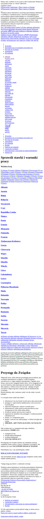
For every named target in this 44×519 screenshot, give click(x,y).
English (11, 29)
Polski (3, 25)
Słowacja (4, 328)
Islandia (4, 262)
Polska (3, 303)
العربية (4, 27)
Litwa (3, 270)
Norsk (20, 35)
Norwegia (5, 299)
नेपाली (26, 35)
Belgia (3, 195)
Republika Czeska (8, 212)
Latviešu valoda (13, 33)
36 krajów (8, 46)
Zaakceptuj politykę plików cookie (12, 516)
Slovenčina (5, 38)
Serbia (3, 316)
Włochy (4, 266)
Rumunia (5, 312)
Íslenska (29, 31)
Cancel (9, 5)
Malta (3, 291)
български (11, 27)
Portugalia (5, 307)
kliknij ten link (21, 457)
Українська (11, 40)
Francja (4, 237)
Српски (28, 38)
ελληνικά (4, 29)
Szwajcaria (5, 204)
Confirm (3, 5)
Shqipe (22, 38)
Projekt (7, 145)
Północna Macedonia (10, 287)
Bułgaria (4, 200)
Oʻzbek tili (20, 40)
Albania (4, 187)
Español (18, 29)
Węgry (3, 254)
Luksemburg (6, 274)
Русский (33, 37)
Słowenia (4, 324)
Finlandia (5, 233)
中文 (36, 40)
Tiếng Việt (29, 40)
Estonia (4, 225)
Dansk (29, 27)
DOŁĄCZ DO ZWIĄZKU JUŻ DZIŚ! (14, 453)
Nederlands (33, 35)
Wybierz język (11, 25)
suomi (29, 29)
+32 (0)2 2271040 (7, 489)
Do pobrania (9, 53)
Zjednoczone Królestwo (10, 241)
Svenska (35, 38)
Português (17, 37)
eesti (24, 29)
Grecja (3, 245)
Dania (3, 220)
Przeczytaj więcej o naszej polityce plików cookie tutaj (18, 513)
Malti (14, 35)
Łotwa (3, 278)
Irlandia (4, 258)
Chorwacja (5, 249)
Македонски (6, 35)
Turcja (3, 332)
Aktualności (9, 51)
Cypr (3, 208)
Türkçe (3, 40)
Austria (4, 191)
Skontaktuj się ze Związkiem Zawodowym (19, 48)
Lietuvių (4, 33)
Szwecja (4, 320)
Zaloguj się (8, 152)
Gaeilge (4, 31)
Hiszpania (5, 229)
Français (35, 29)
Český (23, 27)
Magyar (22, 31)
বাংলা (18, 27)
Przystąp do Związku (12, 49)
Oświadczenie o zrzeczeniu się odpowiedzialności (21, 151)
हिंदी (9, 31)
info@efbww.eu (6, 491)
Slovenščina (14, 38)
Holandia (5, 295)
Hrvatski (15, 31)
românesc (25, 37)
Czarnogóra (6, 283)
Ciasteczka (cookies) (11, 149)
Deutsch (36, 27)
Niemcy (4, 216)
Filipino (4, 37)
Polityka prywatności (12, 147)
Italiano (35, 31)
